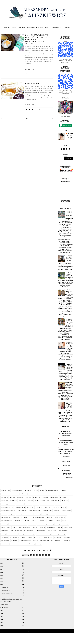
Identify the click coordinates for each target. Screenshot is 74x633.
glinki (55, 510)
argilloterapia (60, 514)
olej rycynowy (41, 524)
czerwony (19, 504)
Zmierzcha (66, 464)
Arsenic (70, 133)
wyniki (29, 500)
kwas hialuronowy (6, 507)
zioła (11, 504)
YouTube (19, 497)
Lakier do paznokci (34, 510)
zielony (62, 497)
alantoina (57, 537)
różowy (23, 493)
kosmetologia (4, 493)
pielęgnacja (4, 490)
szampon (26, 517)
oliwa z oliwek (51, 530)
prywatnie (63, 490)
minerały (3, 500)
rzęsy (2, 534)
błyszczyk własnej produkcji (17, 524)
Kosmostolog (66, 470)
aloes (57, 520)
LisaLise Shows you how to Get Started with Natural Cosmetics (65, 453)
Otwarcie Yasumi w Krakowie (69, 257)
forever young (68, 527)
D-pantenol (41, 520)
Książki (14, 27)
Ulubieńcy (38, 507)
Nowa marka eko (47, 537)
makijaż (44, 493)
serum (3, 514)
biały (63, 520)
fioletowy (36, 497)
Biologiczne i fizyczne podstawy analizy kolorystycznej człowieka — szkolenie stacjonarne (65, 243)
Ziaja (21, 534)
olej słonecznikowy (24, 540)
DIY (34, 490)
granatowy (4, 530)
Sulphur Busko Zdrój (46, 504)
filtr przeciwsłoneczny (7, 510)
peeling (28, 504)
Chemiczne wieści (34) (65, 433)
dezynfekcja (4, 540)
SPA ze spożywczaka (24, 527)
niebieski (63, 500)
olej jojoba (31, 524)
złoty (44, 514)
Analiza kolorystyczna (35, 27)
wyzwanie (3, 537)
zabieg (50, 524)
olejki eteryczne (40, 530)
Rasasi (34, 540)
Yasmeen (19, 514)
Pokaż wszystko (69, 477)
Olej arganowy (21, 510)
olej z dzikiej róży (15, 544)
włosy (11, 497)
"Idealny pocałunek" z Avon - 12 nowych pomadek (69, 367)
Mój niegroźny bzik (37, 517)
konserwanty (16, 517)
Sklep (47, 27)
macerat (55, 534)
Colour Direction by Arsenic (60, 27)
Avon (51, 514)
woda (33, 520)
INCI (41, 490)
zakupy (27, 497)
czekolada (66, 537)
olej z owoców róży (28, 544)
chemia (41, 527)
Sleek (62, 507)
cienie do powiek (39, 500)
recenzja (27, 490)
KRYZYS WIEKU (66, 461)
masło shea (18, 520)
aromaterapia (29, 534)
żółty (35, 504)
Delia (9, 534)
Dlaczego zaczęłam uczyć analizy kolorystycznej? (69, 346)
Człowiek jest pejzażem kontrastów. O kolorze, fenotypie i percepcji (65, 407)
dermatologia (50, 527)
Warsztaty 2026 (66, 473)
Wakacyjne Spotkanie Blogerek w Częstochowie (69, 386)
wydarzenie (53, 497)
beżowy (39, 534)
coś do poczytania (6, 520)
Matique (11, 514)
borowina (3, 524)
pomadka (36, 514)
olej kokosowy (28, 530)
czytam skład (46, 510)
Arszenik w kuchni (33, 493)
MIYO (57, 524)
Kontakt (7, 27)
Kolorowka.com (16, 490)
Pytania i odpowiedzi (52, 500)
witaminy (3, 504)
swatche (15, 493)
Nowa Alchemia (65, 431)
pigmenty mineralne (51, 490)
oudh (38, 544)
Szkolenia (22, 27)
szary (62, 534)
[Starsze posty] (52, 118)
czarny (46, 507)
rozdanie (21, 500)
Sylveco (58, 504)
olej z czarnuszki (55, 540)
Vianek (34, 527)
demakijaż (46, 534)
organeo (29, 507)
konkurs (55, 507)
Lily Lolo (36, 537)
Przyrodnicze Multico (66, 443)
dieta (59, 527)
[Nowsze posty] (1, 118)
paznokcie (27, 514)
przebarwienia (62, 530)
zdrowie (52, 493)
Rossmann (64, 524)
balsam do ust (5, 527)
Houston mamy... (14, 537)
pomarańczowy (19, 507)
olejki (26, 520)
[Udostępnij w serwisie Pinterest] (39, 74)
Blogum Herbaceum (66, 440)
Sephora (48, 517)
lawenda (13, 540)
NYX (15, 534)
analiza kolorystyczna (64, 493)
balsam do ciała (59, 517)
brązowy (12, 500)
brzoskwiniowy (5, 517)
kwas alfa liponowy (16, 530)
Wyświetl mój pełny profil (69, 137)
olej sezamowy (44, 540)
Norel (13, 527)
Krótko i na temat (26, 537)
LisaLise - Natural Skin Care (66, 449)
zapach (44, 497)
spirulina (66, 540)
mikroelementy (65, 510)
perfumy (3, 497)
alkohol (50, 520)
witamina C (4, 544)
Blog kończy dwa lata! (69, 274)
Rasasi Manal (32, 83)
